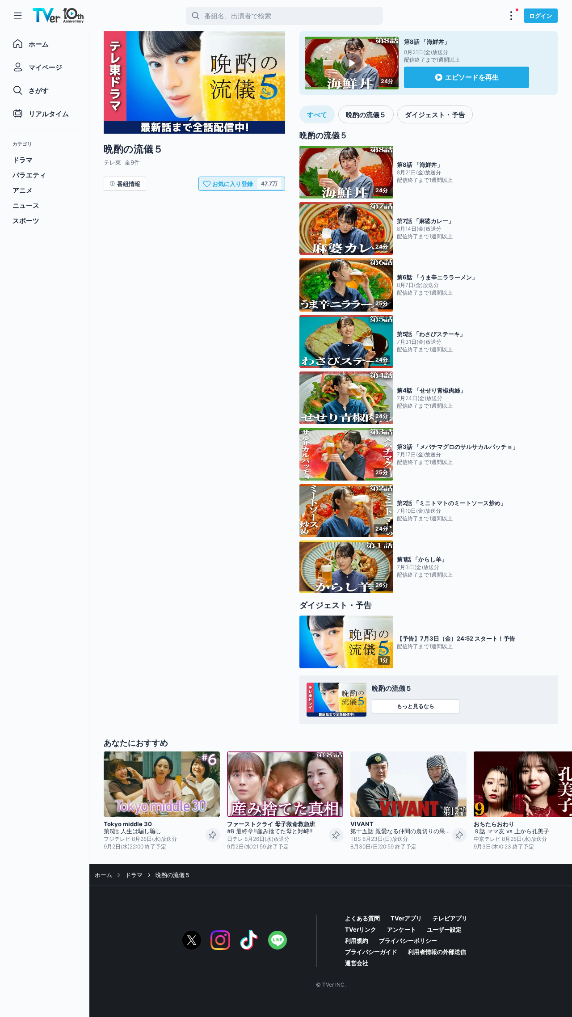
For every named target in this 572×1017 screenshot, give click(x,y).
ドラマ (134, 874)
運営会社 (356, 962)
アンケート (401, 929)
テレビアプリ (450, 918)
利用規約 (356, 940)
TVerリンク (360, 929)
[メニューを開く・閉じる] (511, 15)
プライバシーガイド (371, 951)
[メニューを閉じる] (18, 15)
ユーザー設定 (444, 929)
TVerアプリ (406, 918)
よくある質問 (362, 918)
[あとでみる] (213, 835)
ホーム (103, 874)
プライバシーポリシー (408, 940)
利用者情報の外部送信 (437, 951)
